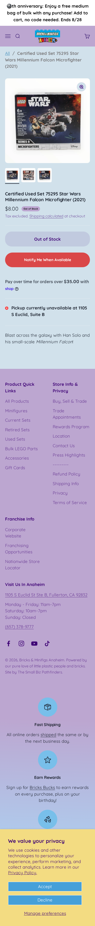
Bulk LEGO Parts (21, 448)
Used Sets (15, 439)
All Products (17, 401)
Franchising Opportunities (18, 549)
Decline (44, 899)
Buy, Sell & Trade (70, 401)
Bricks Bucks (42, 787)
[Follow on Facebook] (8, 643)
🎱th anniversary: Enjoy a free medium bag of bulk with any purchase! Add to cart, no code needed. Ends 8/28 (48, 12)
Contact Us (64, 445)
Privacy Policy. (22, 872)
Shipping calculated (46, 216)
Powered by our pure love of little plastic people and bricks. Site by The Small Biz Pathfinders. (46, 666)
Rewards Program (71, 426)
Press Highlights (69, 455)
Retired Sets (17, 429)
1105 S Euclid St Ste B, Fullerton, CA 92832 (46, 594)
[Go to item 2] (28, 176)
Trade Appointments (67, 414)
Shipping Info (66, 483)
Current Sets (17, 420)
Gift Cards (15, 467)
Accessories (17, 458)
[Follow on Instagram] (21, 643)
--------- (61, 464)
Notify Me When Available (47, 259)
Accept (45, 886)
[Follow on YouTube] (34, 643)
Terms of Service (70, 502)
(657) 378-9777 (19, 626)
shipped (48, 734)
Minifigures (16, 410)
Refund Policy (66, 474)
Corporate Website (15, 533)
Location (61, 436)
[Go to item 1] (12, 176)
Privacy (60, 492)
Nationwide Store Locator (22, 565)
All (7, 53)
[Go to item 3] (44, 176)
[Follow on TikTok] (47, 643)
